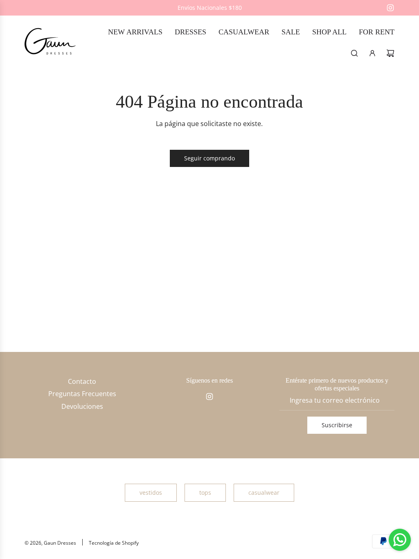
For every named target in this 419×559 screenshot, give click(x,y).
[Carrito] (390, 53)
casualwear (263, 492)
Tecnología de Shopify (114, 542)
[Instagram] (390, 8)
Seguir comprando (209, 158)
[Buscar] (354, 53)
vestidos (151, 492)
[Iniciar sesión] (372, 53)
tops (205, 492)
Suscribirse (337, 425)
